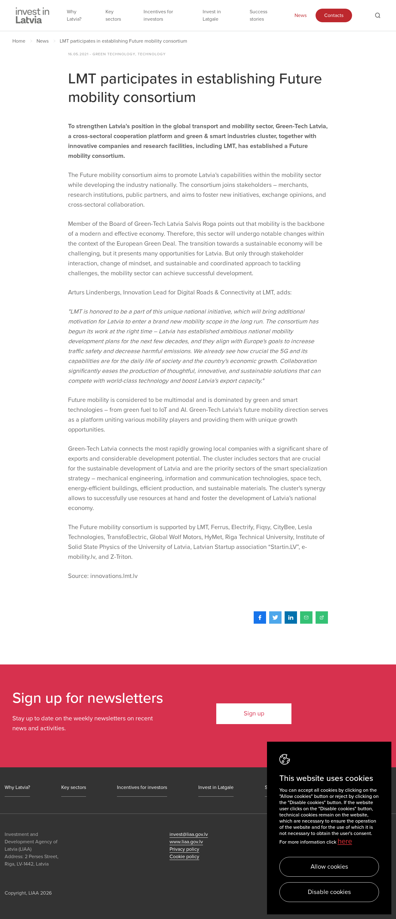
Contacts (333, 15)
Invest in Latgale (212, 15)
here (345, 841)
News (301, 15)
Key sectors (113, 15)
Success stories (258, 15)
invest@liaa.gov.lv (189, 834)
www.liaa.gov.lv (186, 842)
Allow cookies (329, 867)
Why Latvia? (74, 15)
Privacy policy (184, 849)
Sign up (254, 713)
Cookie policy (184, 857)
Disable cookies (329, 892)
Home (18, 41)
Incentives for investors (158, 15)
